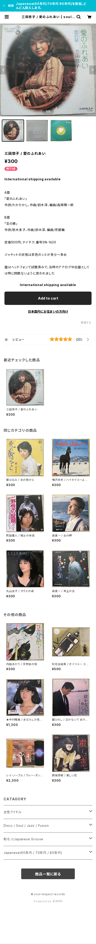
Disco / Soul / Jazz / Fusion (26, 825)
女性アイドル (13, 812)
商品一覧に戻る (48, 874)
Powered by (43, 901)
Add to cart (48, 298)
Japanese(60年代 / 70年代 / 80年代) (33, 853)
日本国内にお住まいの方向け (48, 311)
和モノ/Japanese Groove (23, 839)
